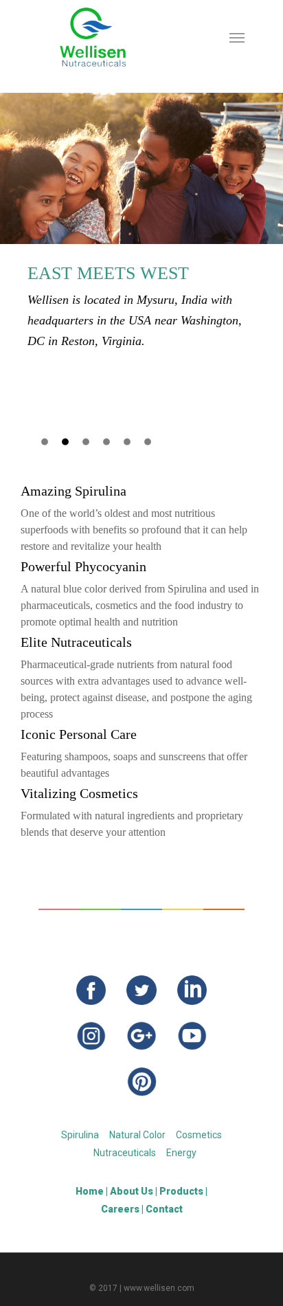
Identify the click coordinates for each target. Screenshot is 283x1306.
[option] (141, 222)
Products (181, 1191)
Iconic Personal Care (79, 734)
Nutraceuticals (124, 1152)
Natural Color (137, 1134)
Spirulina (80, 1134)
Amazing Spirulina (73, 490)
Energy (181, 1152)
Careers (120, 1209)
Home (90, 1191)
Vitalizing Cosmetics (79, 793)
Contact (164, 1209)
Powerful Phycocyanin (83, 566)
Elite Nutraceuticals (76, 642)
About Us (131, 1191)
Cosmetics (199, 1134)
